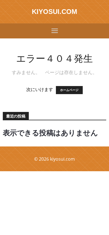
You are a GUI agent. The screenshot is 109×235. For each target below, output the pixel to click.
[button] (54, 30)
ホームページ (69, 90)
